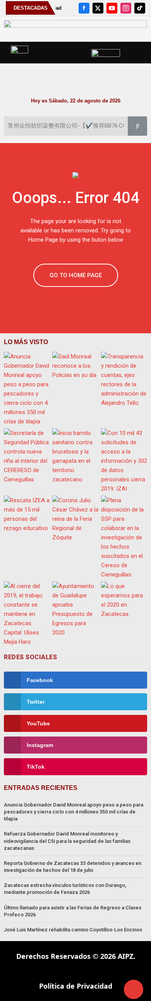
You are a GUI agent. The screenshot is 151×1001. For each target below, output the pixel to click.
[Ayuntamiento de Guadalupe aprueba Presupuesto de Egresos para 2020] (75, 609)
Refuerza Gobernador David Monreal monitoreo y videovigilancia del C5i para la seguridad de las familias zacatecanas (67, 841)
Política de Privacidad (75, 986)
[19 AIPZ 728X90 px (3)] (75, 28)
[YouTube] (111, 8)
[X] (98, 8)
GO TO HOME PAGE (76, 275)
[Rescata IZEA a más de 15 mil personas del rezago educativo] (27, 514)
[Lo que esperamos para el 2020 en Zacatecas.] (124, 600)
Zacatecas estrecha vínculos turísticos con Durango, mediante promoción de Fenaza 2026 (65, 888)
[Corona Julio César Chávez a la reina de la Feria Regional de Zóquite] (75, 519)
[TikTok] (139, 8)
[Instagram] (125, 8)
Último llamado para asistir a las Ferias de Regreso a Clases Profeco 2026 (72, 911)
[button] (75, 78)
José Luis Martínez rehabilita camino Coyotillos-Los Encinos (73, 930)
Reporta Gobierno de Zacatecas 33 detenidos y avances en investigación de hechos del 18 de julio (72, 866)
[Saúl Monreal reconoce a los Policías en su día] (75, 366)
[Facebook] (84, 8)
